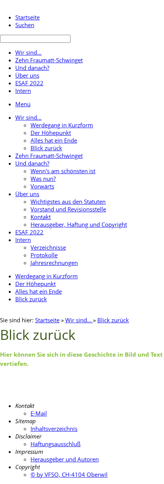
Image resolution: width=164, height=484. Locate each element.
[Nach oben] (159, 384)
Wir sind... (79, 320)
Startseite (47, 320)
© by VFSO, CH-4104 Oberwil (69, 474)
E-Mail (39, 413)
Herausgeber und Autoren (65, 459)
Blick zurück (113, 320)
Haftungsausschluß (55, 444)
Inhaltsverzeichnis (54, 428)
